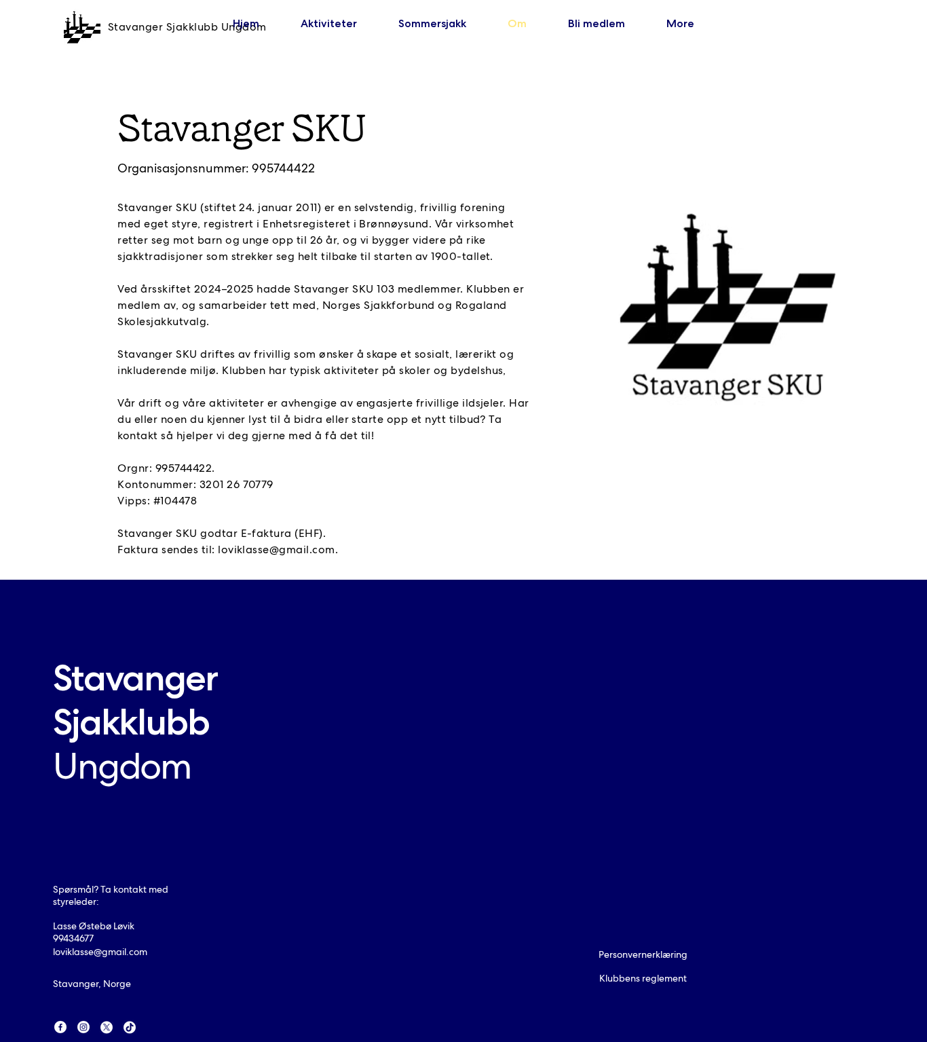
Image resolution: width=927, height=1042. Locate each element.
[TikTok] (129, 1027)
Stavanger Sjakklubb (135, 721)
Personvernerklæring (643, 954)
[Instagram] (83, 1027)
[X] (106, 1027)
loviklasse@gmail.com (276, 549)
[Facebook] (60, 1027)
